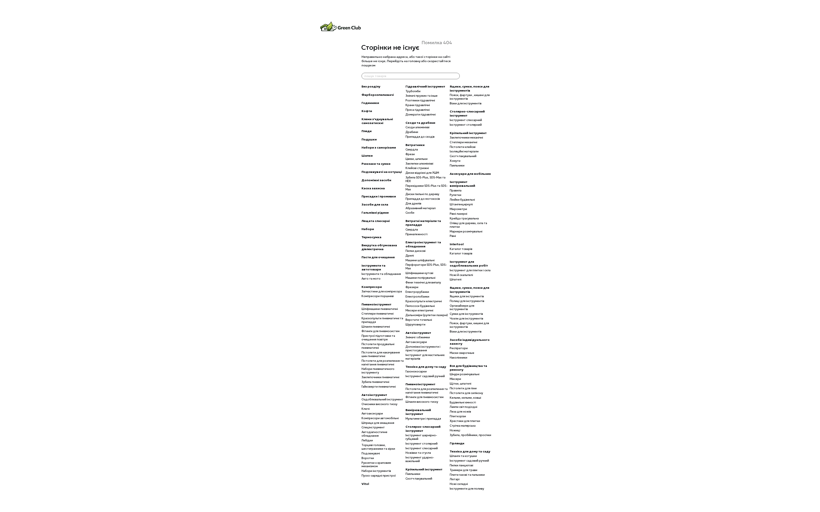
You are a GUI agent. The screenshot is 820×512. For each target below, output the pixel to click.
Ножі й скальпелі (461, 275)
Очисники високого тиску (379, 404)
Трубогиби (413, 91)
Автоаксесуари (372, 413)
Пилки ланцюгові (461, 465)
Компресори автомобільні (380, 418)
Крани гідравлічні (418, 105)
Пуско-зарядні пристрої (379, 475)
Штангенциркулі (461, 204)
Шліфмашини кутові (419, 273)
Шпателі (455, 279)
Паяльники (413, 474)
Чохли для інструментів (466, 318)
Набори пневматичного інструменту (378, 370)
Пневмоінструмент (376, 304)
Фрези (410, 154)
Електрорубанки (417, 292)
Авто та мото (371, 278)
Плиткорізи (458, 416)
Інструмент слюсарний (422, 448)
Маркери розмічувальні (466, 231)
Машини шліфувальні (420, 260)
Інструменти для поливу (467, 488)
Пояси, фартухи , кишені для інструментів (470, 97)
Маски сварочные (462, 353)
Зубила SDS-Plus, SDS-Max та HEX (425, 179)
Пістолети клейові (463, 147)
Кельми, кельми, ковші (465, 398)
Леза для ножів (460, 411)
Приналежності (417, 234)
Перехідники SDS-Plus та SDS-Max (427, 187)
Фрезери (412, 287)
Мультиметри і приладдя (423, 418)
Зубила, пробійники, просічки (470, 435)
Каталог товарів (461, 249)
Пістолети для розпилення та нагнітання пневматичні (383, 362)
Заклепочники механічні (466, 137)
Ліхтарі (455, 479)
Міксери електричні (419, 310)
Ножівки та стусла (418, 453)
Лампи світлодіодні (463, 407)
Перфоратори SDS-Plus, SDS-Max (426, 266)
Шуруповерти (415, 324)
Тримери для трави (463, 470)
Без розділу (371, 86)
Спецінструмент (373, 427)
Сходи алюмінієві (417, 127)
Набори (368, 229)
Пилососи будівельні (420, 306)
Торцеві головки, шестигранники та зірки (378, 447)
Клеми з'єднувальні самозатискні (377, 121)
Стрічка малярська (463, 425)
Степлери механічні (463, 142)
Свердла (412, 149)
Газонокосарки (416, 371)
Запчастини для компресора (382, 291)
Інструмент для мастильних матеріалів (425, 356)
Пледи (367, 131)
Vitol (365, 484)
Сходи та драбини (420, 123)
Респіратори (459, 348)
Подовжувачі (371, 453)
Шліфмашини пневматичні (380, 309)
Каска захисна (373, 188)
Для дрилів (413, 203)
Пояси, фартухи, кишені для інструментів (469, 325)
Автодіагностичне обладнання (374, 434)
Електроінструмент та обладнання (423, 244)
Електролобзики (417, 296)
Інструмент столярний (422, 443)
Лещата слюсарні (376, 221)
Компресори (372, 287)
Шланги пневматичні (376, 326)
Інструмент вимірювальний (462, 184)
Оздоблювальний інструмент (382, 399)
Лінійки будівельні (462, 199)
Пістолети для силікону (466, 393)
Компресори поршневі (378, 296)
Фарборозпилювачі (378, 95)
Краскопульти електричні (424, 301)
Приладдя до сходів (420, 137)
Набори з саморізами (379, 147)
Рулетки (455, 195)
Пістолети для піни (463, 388)
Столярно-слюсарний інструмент (423, 428)
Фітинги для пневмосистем (381, 331)
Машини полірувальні (420, 278)
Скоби (410, 212)
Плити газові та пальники (467, 475)
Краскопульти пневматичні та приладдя (382, 320)
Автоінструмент (374, 395)
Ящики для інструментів (467, 296)
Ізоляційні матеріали (464, 151)
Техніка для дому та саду (426, 367)
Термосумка (371, 237)
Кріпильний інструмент (424, 469)
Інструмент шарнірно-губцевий (421, 437)
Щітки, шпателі (460, 383)
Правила (455, 190)
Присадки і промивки (379, 196)
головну (414, 61)
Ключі (366, 409)
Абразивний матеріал (421, 208)
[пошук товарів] (456, 76)
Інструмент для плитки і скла (470, 270)
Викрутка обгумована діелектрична (379, 247)
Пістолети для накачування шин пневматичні (381, 354)
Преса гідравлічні (418, 110)
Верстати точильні (419, 320)
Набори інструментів (376, 471)
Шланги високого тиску (422, 402)
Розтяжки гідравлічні (420, 100)
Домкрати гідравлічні (421, 114)
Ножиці (455, 430)
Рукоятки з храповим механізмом (376, 464)
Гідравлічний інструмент (425, 86)
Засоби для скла (375, 204)
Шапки (367, 156)
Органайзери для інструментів (462, 307)
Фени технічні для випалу (423, 282)
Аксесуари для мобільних (470, 174)
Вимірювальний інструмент (418, 412)
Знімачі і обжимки (418, 337)
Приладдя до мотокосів (423, 199)
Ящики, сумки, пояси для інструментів (469, 88)
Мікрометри (458, 209)
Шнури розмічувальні (464, 374)
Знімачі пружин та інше (422, 96)
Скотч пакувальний (419, 478)
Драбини (412, 132)
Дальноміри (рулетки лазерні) (427, 315)
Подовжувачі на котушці (382, 172)
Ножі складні (459, 484)
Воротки (368, 458)
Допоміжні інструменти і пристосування (423, 348)
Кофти (367, 111)
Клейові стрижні (417, 168)
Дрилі (410, 255)
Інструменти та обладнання (381, 274)
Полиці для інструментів (467, 301)
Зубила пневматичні (375, 382)
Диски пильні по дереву (422, 194)
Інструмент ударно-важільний (420, 459)
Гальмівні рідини (375, 212)
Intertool (457, 244)
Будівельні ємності (463, 402)
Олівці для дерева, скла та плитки (468, 225)
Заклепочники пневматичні (380, 377)
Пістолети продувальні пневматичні (378, 346)
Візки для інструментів (466, 103)
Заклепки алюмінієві (419, 163)
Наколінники (458, 357)
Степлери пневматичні (378, 313)
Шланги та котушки (463, 456)
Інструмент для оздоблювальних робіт (469, 263)
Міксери (455, 379)
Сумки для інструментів (466, 314)
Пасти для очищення (378, 257)
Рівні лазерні (458, 214)
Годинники (370, 103)
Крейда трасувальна (464, 218)
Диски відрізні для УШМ (422, 173)
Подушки (369, 139)
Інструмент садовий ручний (425, 376)
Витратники (415, 145)
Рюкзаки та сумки (376, 164)
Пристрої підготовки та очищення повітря (378, 337)
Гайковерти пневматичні (379, 386)
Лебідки (367, 440)
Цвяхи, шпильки (417, 159)
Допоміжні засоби (376, 180)
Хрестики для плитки (465, 421)
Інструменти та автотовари (373, 267)
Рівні (453, 236)
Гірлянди (457, 443)
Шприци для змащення (378, 423)
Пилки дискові (416, 251)
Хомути (455, 161)
